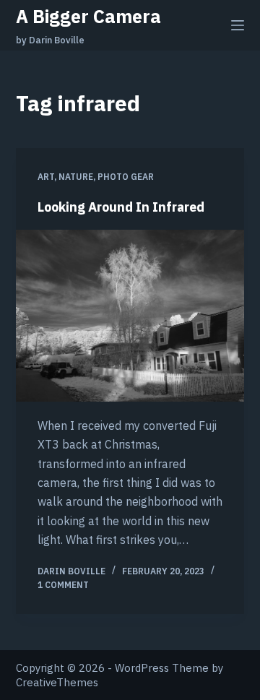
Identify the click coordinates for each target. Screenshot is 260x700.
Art (46, 176)
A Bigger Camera (88, 16)
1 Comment (63, 584)
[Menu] (237, 25)
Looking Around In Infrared (121, 207)
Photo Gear (126, 176)
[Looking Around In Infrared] (130, 316)
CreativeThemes (57, 682)
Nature (75, 176)
